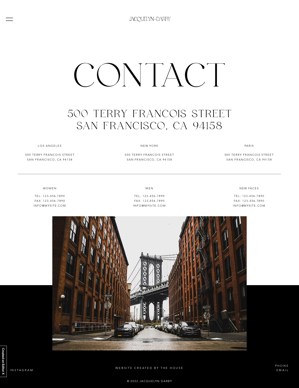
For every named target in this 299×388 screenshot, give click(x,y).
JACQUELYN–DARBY (149, 19)
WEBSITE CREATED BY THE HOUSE (149, 368)
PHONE (282, 365)
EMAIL (282, 370)
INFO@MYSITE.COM (49, 205)
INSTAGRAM (22, 370)
